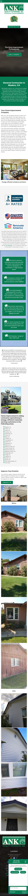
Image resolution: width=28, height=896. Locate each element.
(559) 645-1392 (14, 26)
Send (24, 892)
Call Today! (14, 54)
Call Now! (23, 872)
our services (9, 245)
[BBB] (14, 200)
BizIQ (11, 891)
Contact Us (7, 482)
